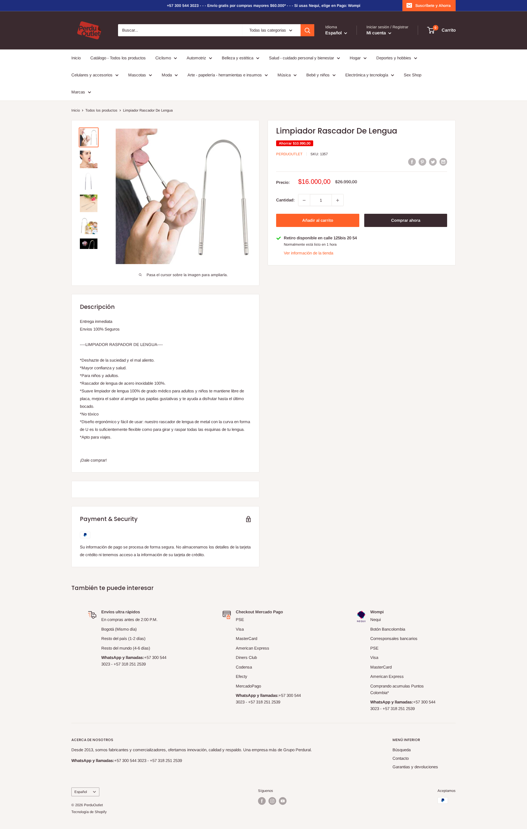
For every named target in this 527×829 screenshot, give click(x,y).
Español (80, 792)
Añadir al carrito (317, 220)
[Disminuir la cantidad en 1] (304, 200)
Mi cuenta (376, 33)
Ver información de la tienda (308, 253)
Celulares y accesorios (92, 75)
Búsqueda (402, 749)
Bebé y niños (318, 75)
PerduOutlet (289, 154)
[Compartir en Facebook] (412, 162)
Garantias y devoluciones (415, 766)
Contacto (401, 758)
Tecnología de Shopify (89, 812)
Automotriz (196, 58)
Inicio (76, 58)
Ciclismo (163, 58)
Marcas (78, 92)
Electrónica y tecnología (366, 75)
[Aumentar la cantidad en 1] (337, 200)
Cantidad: (285, 200)
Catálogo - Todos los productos (118, 58)
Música (284, 75)
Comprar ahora (405, 220)
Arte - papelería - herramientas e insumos (224, 75)
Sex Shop (412, 75)
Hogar (355, 58)
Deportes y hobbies (393, 58)
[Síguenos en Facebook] (262, 801)
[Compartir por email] (443, 162)
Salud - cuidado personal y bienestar (301, 58)
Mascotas (137, 75)
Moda (167, 75)
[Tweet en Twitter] (433, 162)
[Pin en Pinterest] (422, 162)
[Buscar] (307, 30)
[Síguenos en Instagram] (272, 801)
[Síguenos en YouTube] (283, 801)
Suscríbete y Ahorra (433, 5)
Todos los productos (101, 110)
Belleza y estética (237, 58)
